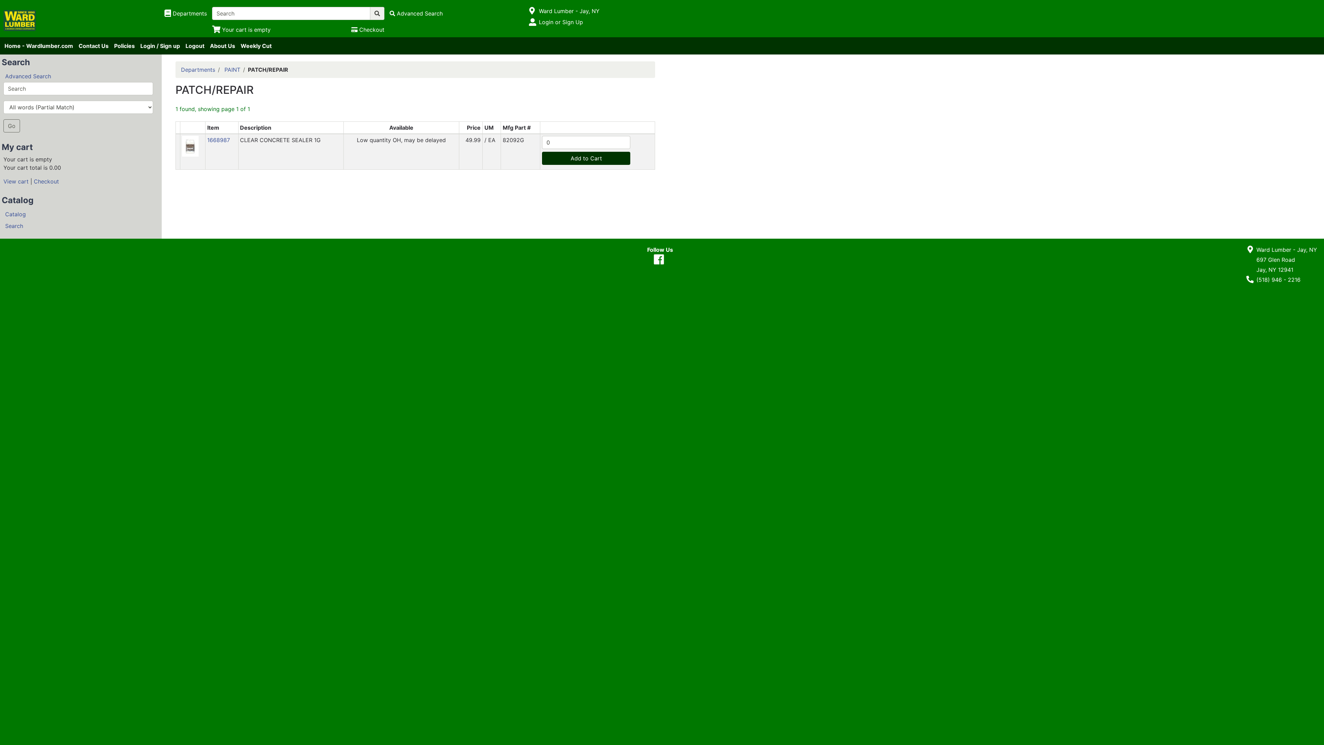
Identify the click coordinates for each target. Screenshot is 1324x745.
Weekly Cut (256, 45)
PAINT (232, 69)
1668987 (218, 140)
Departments (198, 69)
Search (14, 225)
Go (12, 125)
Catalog (15, 214)
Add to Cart (586, 158)
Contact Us (94, 45)
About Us (222, 45)
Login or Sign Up (561, 22)
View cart (16, 181)
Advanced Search (28, 76)
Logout (194, 45)
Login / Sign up (160, 45)
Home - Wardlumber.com (38, 45)
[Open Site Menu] (532, 11)
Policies (124, 45)
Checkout (46, 181)
